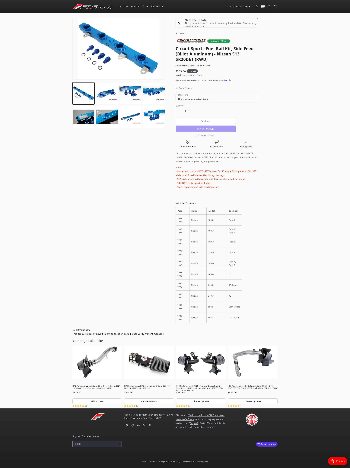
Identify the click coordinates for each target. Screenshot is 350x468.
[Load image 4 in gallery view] (154, 93)
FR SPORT (151, 462)
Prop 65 (194, 423)
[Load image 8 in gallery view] (154, 117)
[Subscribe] (119, 444)
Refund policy (162, 461)
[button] (257, 7)
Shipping (179, 75)
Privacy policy (175, 461)
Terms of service (188, 461)
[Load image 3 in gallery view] (130, 93)
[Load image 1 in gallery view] (83, 93)
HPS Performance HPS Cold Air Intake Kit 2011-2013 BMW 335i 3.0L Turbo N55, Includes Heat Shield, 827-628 (252, 387)
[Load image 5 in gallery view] (83, 117)
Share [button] (181, 33)
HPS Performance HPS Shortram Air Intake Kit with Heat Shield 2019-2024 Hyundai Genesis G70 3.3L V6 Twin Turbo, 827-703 (199, 388)
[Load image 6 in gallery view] (107, 117)
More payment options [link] (205, 135)
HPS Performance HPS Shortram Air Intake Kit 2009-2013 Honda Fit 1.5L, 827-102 (147, 387)
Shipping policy (202, 461)
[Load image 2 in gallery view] (107, 93)
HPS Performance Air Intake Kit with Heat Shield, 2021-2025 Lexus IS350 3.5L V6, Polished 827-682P (96, 387)
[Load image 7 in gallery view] (130, 117)
